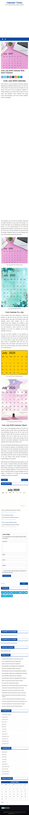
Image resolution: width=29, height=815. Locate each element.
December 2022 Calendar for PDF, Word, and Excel (12, 658)
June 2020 (4, 759)
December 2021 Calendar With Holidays (10, 683)
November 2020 (5, 771)
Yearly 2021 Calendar (6, 714)
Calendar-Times (14, 2)
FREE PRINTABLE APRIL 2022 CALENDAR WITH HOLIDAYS (14, 671)
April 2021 (4, 724)
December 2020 (5, 773)
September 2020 (5, 766)
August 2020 (4, 764)
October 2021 (5, 738)
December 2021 (5, 743)
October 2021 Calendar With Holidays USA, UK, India (13, 687)
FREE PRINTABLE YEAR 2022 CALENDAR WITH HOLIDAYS (14, 678)
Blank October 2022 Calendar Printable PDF (11, 663)
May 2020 (4, 756)
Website (4, 565)
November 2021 (5, 741)
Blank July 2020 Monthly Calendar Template (11, 510)
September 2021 (5, 736)
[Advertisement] (14, 22)
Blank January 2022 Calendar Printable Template (12, 680)
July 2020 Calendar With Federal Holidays (10, 524)
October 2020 (5, 769)
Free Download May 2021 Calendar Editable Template (13, 703)
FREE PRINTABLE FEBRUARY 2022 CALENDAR (12, 675)
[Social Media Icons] (2, 592)
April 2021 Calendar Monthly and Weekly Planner (12, 706)
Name (4, 554)
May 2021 (4, 726)
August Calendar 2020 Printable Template (25, 479)
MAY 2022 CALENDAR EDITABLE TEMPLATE (11, 668)
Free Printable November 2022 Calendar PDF (11, 661)
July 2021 (4, 731)
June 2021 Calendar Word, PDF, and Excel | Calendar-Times (14, 701)
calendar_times (13, 512)
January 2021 (5, 717)
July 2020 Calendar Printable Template (5, 479)
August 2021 (4, 734)
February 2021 (5, 719)
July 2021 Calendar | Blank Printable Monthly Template (13, 699)
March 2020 (4, 752)
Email (3, 559)
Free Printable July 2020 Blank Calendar (10, 517)
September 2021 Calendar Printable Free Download (13, 690)
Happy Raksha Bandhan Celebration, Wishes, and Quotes (14, 692)
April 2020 (4, 754)
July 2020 (4, 761)
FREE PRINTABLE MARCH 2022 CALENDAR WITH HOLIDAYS (14, 673)
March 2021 (4, 721)
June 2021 (4, 729)
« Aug (2, 802)
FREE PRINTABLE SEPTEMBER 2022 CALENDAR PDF (13, 666)
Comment (4, 541)
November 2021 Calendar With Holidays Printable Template (14, 685)
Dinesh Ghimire (18, 813)
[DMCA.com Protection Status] (6, 807)
